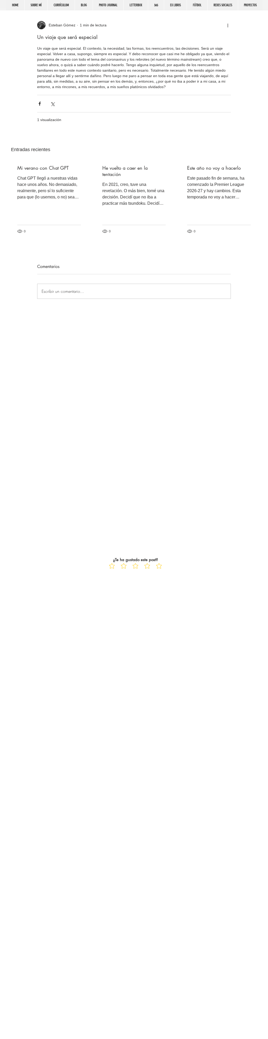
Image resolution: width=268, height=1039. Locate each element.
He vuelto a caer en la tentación (125, 171)
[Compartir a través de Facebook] (39, 103)
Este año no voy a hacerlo (214, 168)
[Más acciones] (228, 25)
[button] (222, 5)
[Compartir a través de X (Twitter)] (52, 103)
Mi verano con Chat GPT (43, 168)
